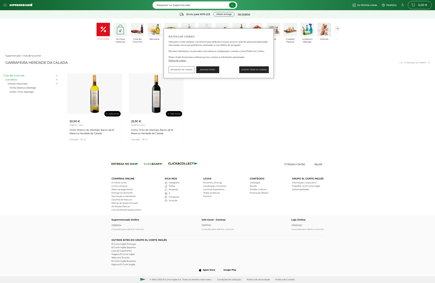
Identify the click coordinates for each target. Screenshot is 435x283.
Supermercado (13, 55)
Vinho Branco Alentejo (23, 87)
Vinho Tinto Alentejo (22, 91)
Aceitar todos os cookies (254, 70)
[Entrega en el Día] (183, 164)
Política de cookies (177, 60)
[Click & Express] (124, 164)
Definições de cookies (181, 70)
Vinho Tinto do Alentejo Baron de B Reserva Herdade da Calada (152, 131)
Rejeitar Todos (207, 70)
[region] (218, 53)
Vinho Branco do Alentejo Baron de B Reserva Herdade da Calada (91, 131)
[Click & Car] (153, 164)
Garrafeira (11, 79)
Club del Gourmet (32, 55)
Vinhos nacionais (17, 83)
